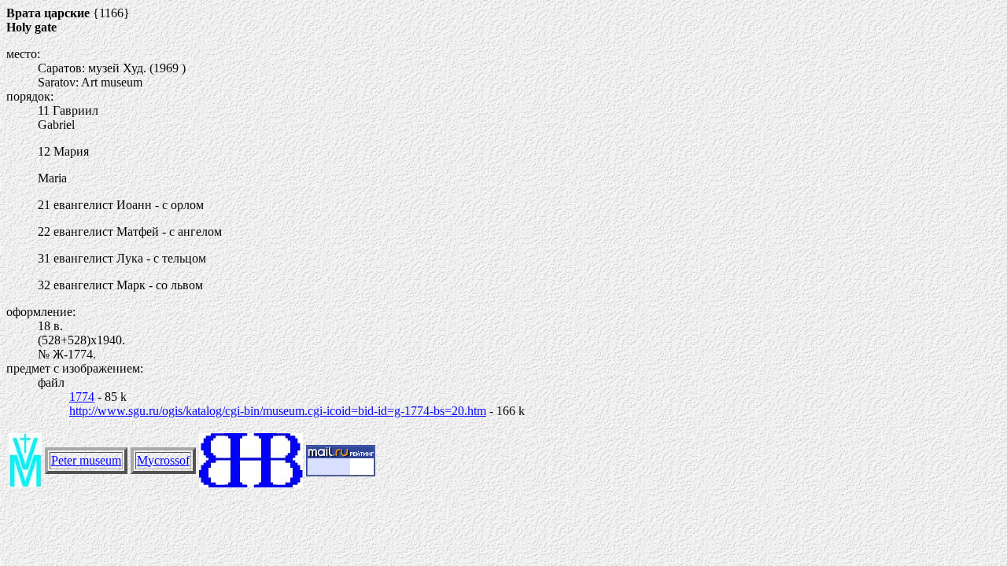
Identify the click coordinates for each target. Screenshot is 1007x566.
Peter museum (86, 460)
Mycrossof (163, 460)
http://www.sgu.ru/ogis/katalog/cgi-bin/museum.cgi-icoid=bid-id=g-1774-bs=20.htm (277, 410)
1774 (81, 396)
